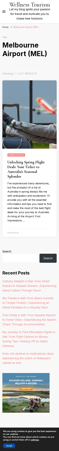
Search (6, 251)
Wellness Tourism (29, 4)
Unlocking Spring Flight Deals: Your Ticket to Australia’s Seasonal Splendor (26, 169)
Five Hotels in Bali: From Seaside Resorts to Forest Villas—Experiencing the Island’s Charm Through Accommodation (29, 319)
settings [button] (35, 439)
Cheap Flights (16, 155)
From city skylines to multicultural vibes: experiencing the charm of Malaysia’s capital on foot (28, 358)
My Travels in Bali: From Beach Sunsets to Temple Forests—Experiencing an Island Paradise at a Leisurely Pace (27, 302)
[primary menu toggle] (4, 11)
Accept (9, 446)
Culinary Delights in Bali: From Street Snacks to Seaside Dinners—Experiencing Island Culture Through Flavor (29, 286)
